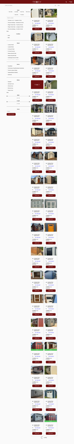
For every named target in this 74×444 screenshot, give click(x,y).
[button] (66, 2)
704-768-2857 (37, 23)
